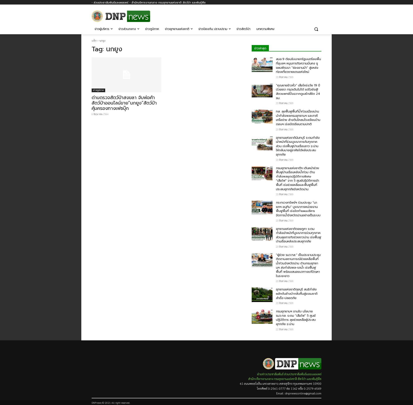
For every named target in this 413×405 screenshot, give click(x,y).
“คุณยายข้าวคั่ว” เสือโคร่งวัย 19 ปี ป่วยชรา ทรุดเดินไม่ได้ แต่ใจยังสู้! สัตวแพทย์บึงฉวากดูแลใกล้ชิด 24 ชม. (298, 91)
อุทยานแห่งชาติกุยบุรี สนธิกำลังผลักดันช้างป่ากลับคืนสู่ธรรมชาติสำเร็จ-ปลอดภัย (296, 293)
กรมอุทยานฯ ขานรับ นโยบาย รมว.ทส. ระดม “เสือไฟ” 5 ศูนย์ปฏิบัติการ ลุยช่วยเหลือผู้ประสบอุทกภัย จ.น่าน (296, 317)
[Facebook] (318, 14)
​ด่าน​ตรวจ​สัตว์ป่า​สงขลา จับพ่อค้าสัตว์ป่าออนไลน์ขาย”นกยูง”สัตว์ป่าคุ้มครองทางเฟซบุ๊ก (124, 103)
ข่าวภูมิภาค (98, 90)
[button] (316, 29)
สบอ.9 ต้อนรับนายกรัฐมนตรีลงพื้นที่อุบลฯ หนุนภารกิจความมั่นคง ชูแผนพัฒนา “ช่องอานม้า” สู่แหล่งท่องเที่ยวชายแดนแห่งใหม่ (298, 65)
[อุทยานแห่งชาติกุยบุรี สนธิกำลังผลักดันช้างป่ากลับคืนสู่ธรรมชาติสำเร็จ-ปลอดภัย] (262, 294)
